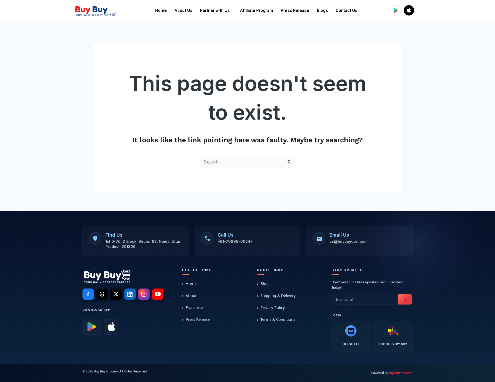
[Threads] (102, 294)
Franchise (194, 307)
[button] (216, 11)
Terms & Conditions (277, 319)
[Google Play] (91, 327)
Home (161, 10)
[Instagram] (144, 294)
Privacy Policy (272, 307)
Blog (264, 283)
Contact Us (346, 10)
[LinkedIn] (130, 294)
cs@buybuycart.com (348, 241)
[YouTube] (157, 294)
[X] (116, 294)
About (191, 295)
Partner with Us (215, 10)
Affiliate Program (256, 10)
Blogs (322, 10)
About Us (183, 10)
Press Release (295, 10)
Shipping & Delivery (278, 295)
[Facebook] (88, 294)
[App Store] (111, 327)
